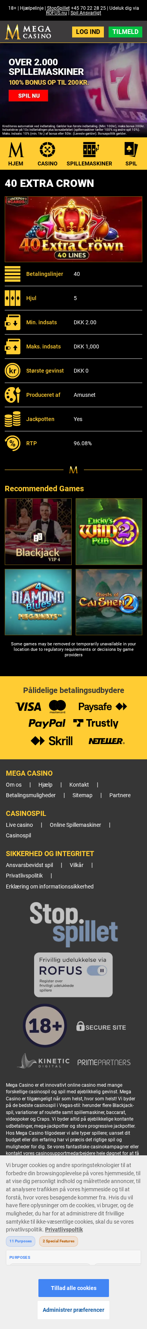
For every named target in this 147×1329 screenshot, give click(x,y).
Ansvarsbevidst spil (29, 865)
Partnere (120, 795)
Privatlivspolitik (24, 875)
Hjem (15, 163)
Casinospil (18, 835)
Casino (48, 163)
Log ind (88, 32)
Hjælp (45, 785)
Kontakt (79, 785)
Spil (131, 163)
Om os (14, 785)
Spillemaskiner (89, 163)
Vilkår (76, 865)
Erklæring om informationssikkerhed (50, 886)
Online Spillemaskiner (75, 825)
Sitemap (83, 795)
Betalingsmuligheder (31, 795)
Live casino (19, 825)
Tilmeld (125, 32)
